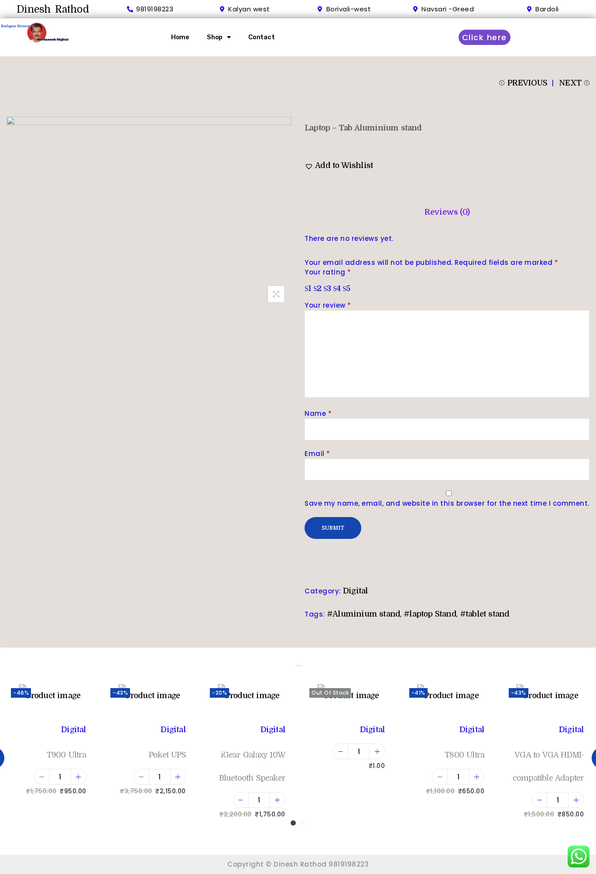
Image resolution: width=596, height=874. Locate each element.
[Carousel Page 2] (302, 823)
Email (317, 453)
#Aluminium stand (363, 614)
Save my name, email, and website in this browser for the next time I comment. (447, 503)
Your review (328, 305)
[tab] (447, 212)
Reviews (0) (447, 212)
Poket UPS (167, 755)
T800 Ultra (464, 755)
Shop (215, 37)
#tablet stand (485, 614)
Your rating (328, 272)
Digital (355, 590)
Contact (261, 37)
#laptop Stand (430, 614)
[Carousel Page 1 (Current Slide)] (293, 823)
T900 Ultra (66, 755)
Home (180, 37)
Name (318, 413)
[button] (339, 165)
